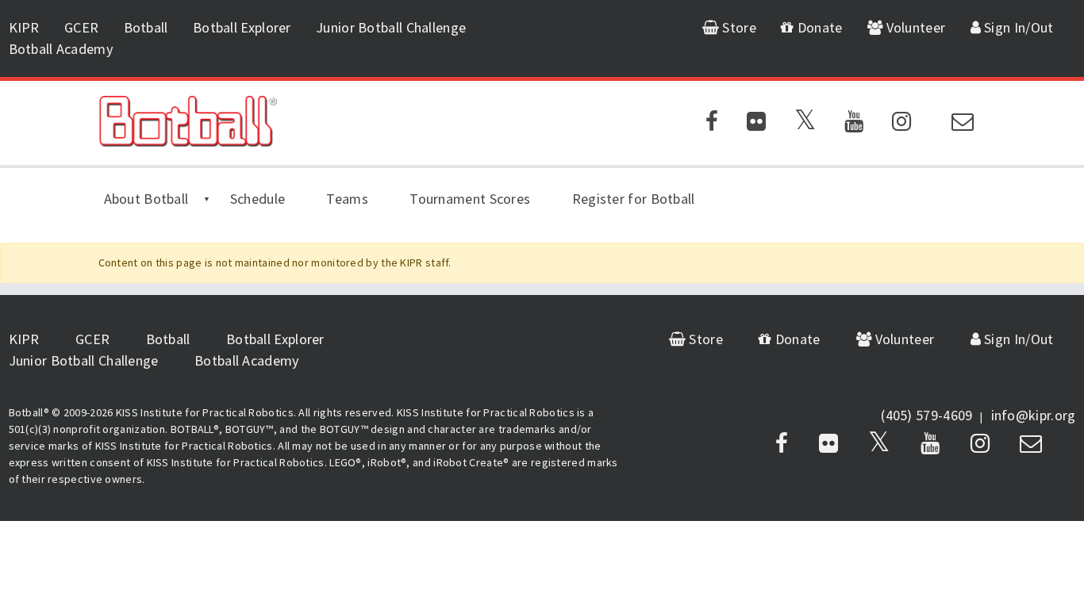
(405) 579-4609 (926, 415)
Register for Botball (633, 199)
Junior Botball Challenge (391, 27)
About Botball (146, 199)
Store (737, 27)
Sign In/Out (1017, 27)
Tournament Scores (469, 199)
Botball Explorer (242, 27)
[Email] (962, 124)
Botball (146, 27)
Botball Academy (61, 49)
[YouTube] (853, 124)
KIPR (24, 27)
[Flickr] (756, 124)
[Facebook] (711, 124)
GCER (81, 27)
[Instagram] (901, 124)
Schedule (257, 199)
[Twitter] (805, 124)
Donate (818, 27)
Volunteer (913, 27)
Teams (347, 199)
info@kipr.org (1033, 415)
